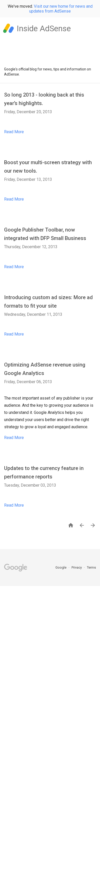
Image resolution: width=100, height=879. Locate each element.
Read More (14, 131)
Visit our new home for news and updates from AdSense (61, 9)
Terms (91, 567)
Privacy (77, 567)
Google (61, 567)
